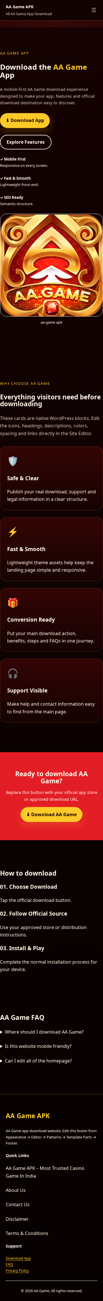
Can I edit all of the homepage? (38, 1061)
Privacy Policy (17, 1270)
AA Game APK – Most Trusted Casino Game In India (45, 1172)
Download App (18, 1258)
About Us (16, 1190)
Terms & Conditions (27, 1233)
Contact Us (17, 1204)
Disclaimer (17, 1219)
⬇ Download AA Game (51, 814)
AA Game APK (19, 6)
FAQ (9, 1264)
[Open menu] (93, 10)
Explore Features (26, 142)
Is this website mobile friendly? (38, 1046)
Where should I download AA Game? (44, 1032)
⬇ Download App (25, 120)
